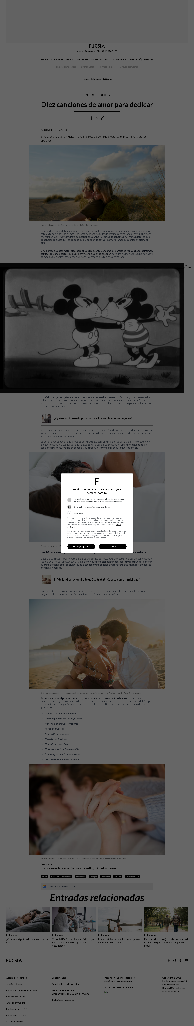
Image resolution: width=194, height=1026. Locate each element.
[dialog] (97, 513)
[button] (97, 513)
